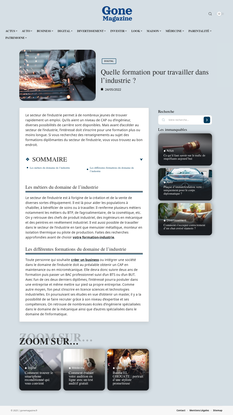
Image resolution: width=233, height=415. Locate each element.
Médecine (78, 367)
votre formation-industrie (93, 237)
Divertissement (176, 220)
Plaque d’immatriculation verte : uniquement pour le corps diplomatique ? (183, 190)
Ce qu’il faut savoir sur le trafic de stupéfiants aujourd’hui (184, 156)
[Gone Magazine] (116, 14)
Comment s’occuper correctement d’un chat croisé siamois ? (184, 226)
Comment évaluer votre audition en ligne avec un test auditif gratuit (81, 378)
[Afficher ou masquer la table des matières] (105, 160)
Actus (170, 150)
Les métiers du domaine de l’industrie (50, 167)
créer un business (85, 260)
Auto (170, 182)
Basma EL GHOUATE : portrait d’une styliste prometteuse (128, 378)
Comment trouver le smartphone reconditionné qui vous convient (39, 378)
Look (119, 367)
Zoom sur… (49, 340)
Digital (109, 61)
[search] (210, 13)
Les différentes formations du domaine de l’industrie (112, 169)
